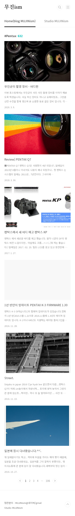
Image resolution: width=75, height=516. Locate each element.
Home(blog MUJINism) (19, 21)
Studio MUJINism (56, 21)
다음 (55, 481)
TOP (68, 504)
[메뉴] (68, 7)
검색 (59, 7)
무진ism (13, 7)
